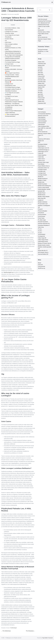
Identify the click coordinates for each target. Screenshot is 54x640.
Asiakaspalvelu (8, 109)
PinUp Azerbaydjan (42, 211)
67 (38, 137)
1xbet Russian (41, 124)
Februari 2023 (41, 76)
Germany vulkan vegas (43, 162)
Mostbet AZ (40, 176)
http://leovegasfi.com (9, 272)
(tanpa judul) (41, 30)
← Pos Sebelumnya (6, 630)
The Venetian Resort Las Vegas (12, 62)
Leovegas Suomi (9, 83)
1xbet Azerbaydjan (42, 121)
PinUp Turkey (41, 218)
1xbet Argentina (41, 117)
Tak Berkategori (13, 627)
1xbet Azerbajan (42, 119)
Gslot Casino (8, 42)
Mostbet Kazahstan (42, 183)
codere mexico (41, 158)
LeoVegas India (41, 171)
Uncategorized (41, 236)
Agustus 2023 (41, 65)
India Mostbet (41, 164)
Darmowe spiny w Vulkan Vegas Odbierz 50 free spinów (44, 33)
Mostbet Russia (41, 194)
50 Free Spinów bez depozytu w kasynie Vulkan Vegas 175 (44, 133)
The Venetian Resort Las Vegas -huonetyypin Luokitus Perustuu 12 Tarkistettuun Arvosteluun (13, 89)
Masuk (39, 262)
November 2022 (42, 81)
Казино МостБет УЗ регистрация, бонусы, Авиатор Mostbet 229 (43, 252)
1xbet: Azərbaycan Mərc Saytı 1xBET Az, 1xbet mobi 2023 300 (44, 128)
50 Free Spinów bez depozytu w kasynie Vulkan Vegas (44, 39)
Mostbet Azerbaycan (42, 178)
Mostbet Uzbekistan (42, 201)
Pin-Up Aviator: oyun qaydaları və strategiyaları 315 (44, 205)
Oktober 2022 (41, 83)
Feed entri (40, 264)
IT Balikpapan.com (6, 2)
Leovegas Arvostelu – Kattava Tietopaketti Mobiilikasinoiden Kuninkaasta (12, 76)
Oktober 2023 (41, 61)
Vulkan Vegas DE (42, 238)
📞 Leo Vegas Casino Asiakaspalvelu (14, 55)
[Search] (49, 10)
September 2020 (42, 103)
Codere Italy (41, 156)
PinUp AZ (40, 209)
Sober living (41, 227)
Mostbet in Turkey (42, 180)
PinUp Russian (41, 216)
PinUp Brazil (41, 212)
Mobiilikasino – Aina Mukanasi (12, 103)
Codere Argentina (42, 155)
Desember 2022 (42, 79)
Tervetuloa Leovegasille (10, 60)
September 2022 (42, 85)
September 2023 (42, 63)
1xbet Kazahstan (42, 122)
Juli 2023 (40, 67)
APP (39, 142)
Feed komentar (41, 266)
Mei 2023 (40, 70)
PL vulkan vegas (42, 220)
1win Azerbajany (42, 112)
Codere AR (40, 153)
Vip (6, 40)
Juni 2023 (40, 69)
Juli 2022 (40, 88)
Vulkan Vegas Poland (43, 239)
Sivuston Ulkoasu (9, 38)
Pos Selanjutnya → (30, 630)
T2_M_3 (40, 232)
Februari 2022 (41, 97)
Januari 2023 (41, 78)
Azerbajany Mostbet (42, 144)
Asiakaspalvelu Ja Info (10, 85)
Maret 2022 (40, 96)
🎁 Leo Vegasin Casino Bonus (12, 73)
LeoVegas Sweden (42, 174)
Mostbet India (41, 182)
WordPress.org (41, 268)
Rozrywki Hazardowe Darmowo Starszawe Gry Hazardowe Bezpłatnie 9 (44, 223)
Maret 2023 (40, 74)
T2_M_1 (40, 229)
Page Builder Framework (47, 637)
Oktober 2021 (41, 101)
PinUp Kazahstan (42, 214)
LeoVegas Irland (42, 173)
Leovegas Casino (9, 63)
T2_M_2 (40, 230)
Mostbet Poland (41, 192)
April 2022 (40, 94)
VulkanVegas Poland (43, 241)
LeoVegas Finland (42, 169)
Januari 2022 (41, 99)
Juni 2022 (40, 90)
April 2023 (40, 72)
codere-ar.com (41, 160)
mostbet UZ (40, 200)
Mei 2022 (40, 92)
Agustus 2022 (41, 87)
